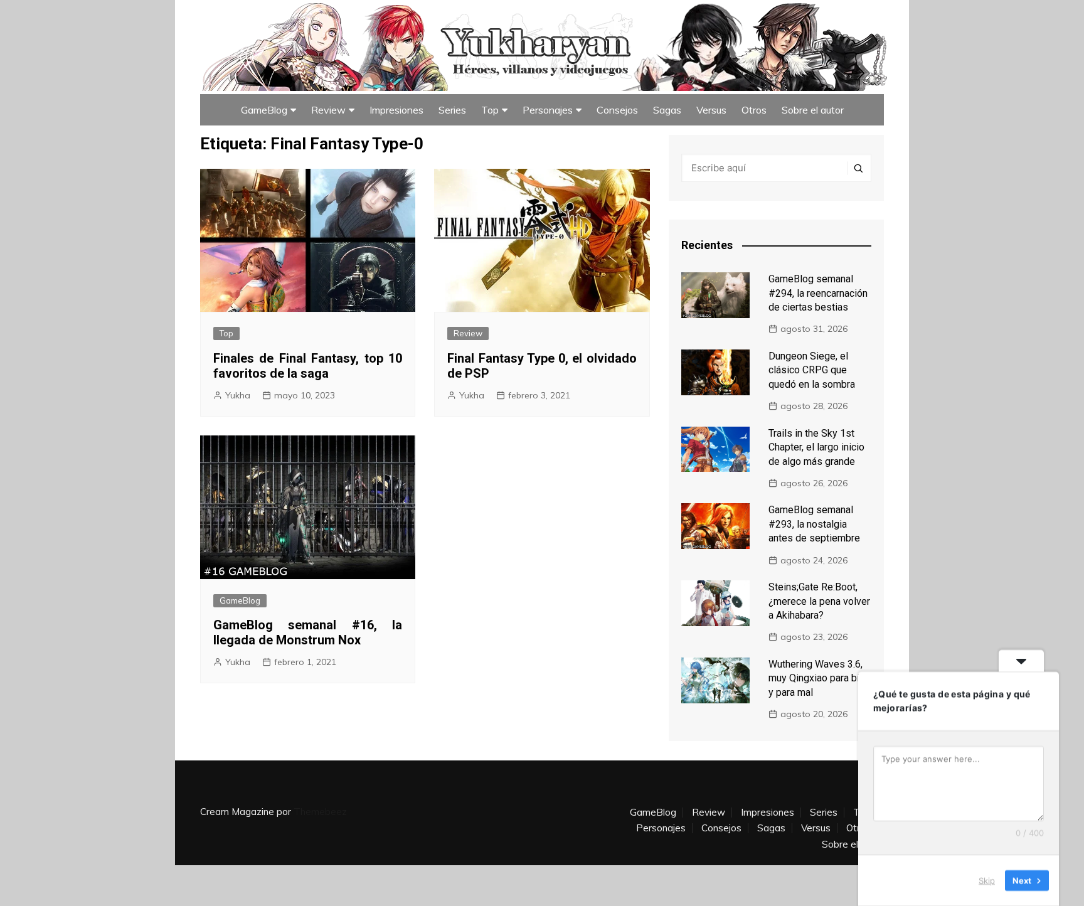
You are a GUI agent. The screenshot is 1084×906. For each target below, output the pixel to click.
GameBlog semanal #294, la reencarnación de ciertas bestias (818, 293)
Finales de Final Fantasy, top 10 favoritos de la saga (307, 366)
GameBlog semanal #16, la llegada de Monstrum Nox (307, 632)
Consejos (617, 110)
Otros (754, 110)
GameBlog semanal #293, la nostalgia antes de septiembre (814, 524)
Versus (711, 110)
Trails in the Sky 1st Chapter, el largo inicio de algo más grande (816, 447)
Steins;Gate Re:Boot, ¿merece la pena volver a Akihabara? (819, 601)
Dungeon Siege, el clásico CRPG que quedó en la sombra (811, 370)
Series (452, 110)
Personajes (548, 110)
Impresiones (396, 110)
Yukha (237, 395)
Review (328, 110)
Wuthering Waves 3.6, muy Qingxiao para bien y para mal (819, 678)
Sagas (667, 110)
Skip (987, 880)
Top (490, 110)
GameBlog (264, 110)
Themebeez (320, 812)
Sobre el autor (813, 110)
